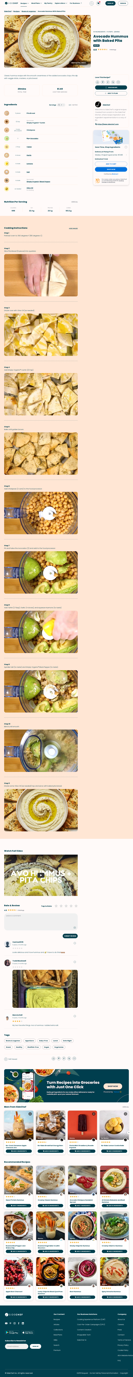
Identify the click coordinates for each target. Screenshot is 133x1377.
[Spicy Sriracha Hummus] (114, 1279)
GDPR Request (82, 1373)
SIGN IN (123, 3)
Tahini (29, 147)
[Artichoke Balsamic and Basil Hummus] (114, 1187)
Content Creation (84, 1330)
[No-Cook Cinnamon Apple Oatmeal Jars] (18, 1132)
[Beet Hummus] (82, 1279)
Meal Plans (58, 1335)
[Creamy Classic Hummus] (50, 1187)
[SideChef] (14, 1316)
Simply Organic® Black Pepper (38, 182)
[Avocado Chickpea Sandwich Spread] (82, 1187)
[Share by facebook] (108, 82)
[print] (98, 82)
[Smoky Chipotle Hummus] (82, 1233)
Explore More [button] (60, 3)
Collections (58, 1330)
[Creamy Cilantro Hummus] (114, 1233)
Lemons (30, 164)
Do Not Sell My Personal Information (104, 1373)
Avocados (34, 138)
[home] (11, 3)
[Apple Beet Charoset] (18, 1279)
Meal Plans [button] (35, 3)
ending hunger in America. (113, 181)
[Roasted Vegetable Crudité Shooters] (50, 1233)
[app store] (28, 1332)
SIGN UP (110, 3)
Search (56, 1345)
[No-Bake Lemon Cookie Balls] (114, 1132)
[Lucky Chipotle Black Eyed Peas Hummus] (50, 1279)
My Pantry (48, 3)
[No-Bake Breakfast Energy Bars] (50, 1132)
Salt (28, 172)
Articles (56, 1324)
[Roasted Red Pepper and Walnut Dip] (18, 1233)
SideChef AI (81, 1340)
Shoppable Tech (84, 1335)
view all (126, 1107)
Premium (57, 1350)
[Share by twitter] (113, 82)
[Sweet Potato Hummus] (18, 1187)
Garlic (29, 155)
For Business (75, 3)
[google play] (12, 1332)
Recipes (57, 1319)
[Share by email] (119, 82)
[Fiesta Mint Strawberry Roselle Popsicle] (82, 1132)
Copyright (124, 1373)
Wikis (55, 1340)
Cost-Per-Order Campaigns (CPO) (91, 1324)
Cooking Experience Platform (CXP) (91, 1319)
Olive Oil (30, 188)
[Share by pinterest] (103, 82)
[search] (92, 3)
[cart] (98, 3)
